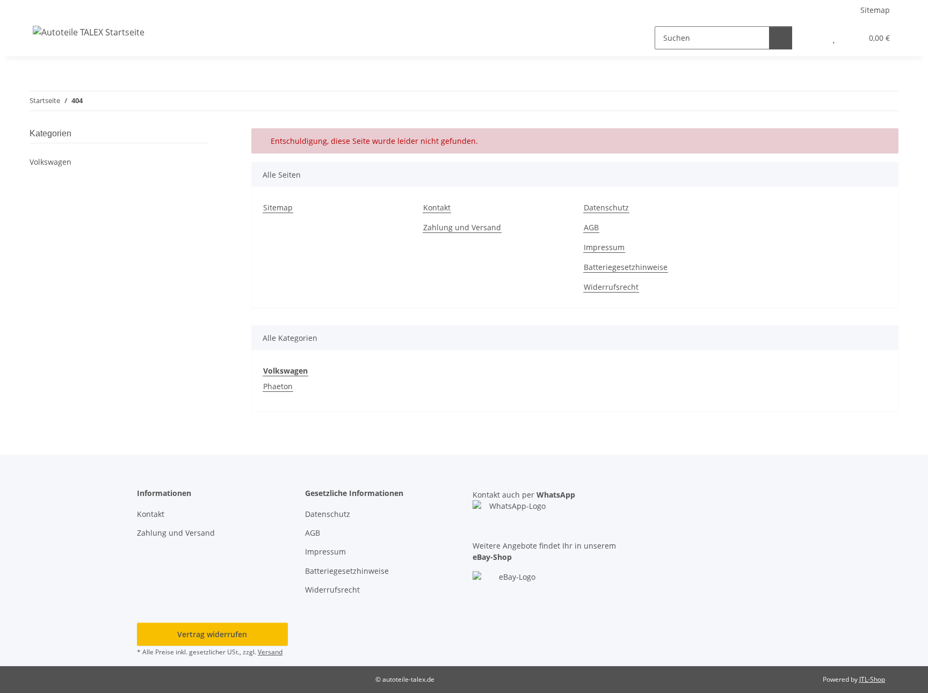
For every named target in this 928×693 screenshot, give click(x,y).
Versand (270, 651)
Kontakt (437, 207)
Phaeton (278, 386)
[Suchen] (780, 37)
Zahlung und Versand (462, 227)
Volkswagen (50, 162)
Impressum (604, 247)
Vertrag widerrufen (212, 634)
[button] (812, 37)
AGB (591, 227)
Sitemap (875, 10)
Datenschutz (606, 207)
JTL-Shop (872, 679)
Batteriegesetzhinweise (626, 267)
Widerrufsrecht (611, 287)
